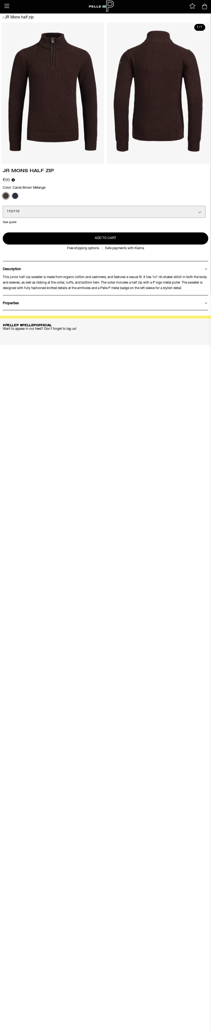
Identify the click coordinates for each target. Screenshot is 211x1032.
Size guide (9, 222)
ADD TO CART (105, 238)
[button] (6, 6)
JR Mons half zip (19, 17)
